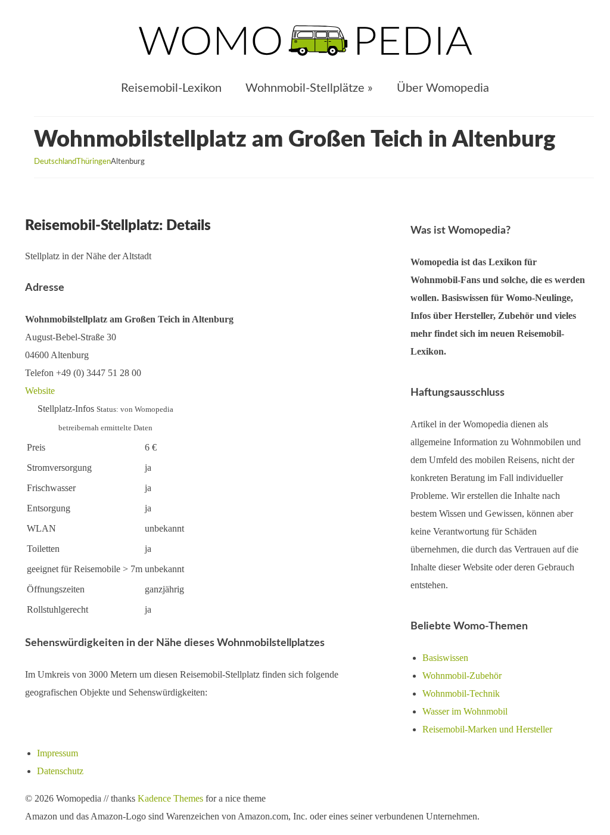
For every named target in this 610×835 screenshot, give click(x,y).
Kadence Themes (170, 798)
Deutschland (55, 162)
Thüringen (93, 162)
